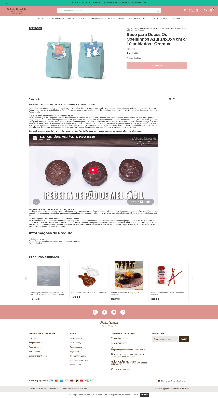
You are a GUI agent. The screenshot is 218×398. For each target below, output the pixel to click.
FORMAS (83, 19)
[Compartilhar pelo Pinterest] (174, 99)
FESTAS (71, 19)
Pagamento (74, 352)
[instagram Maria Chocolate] (95, 312)
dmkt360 (185, 389)
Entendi (144, 394)
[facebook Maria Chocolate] (104, 312)
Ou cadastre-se (193, 11)
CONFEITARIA (58, 19)
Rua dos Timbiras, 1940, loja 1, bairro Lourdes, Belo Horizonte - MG (127, 355)
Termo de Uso (75, 365)
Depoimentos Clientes (38, 356)
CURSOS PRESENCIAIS (139, 19)
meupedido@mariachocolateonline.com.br (128, 350)
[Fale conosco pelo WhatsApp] (205, 11)
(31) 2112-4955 (120, 343)
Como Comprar (76, 347)
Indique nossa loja (36, 343)
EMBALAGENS (97, 19)
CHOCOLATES (42, 19)
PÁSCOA (111, 19)
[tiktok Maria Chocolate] (122, 312)
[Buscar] (158, 10)
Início (128, 28)
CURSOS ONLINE (160, 19)
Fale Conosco (34, 352)
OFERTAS (176, 19)
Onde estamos (35, 347)
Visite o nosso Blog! (122, 369)
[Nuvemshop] (162, 389)
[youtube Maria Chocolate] (113, 312)
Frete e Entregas (77, 343)
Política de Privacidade (79, 360)
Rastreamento (76, 338)
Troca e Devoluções (78, 356)
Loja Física (33, 338)
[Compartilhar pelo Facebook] (166, 99)
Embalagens (144, 28)
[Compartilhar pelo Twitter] (170, 99)
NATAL (122, 19)
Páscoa (135, 28)
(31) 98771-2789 (121, 339)
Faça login (195, 10)
